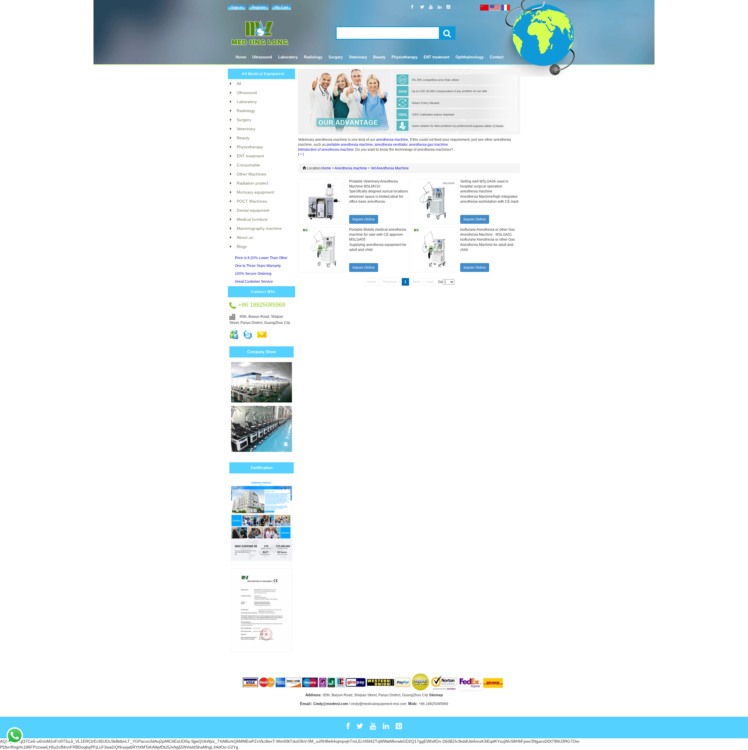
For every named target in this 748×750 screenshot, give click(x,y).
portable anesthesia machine (350, 145)
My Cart (281, 7)
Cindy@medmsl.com (330, 704)
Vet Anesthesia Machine (390, 168)
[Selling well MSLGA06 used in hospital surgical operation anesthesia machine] (434, 201)
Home (241, 57)
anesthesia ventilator (391, 145)
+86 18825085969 (433, 704)
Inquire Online (363, 219)
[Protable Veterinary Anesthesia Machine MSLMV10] (323, 201)
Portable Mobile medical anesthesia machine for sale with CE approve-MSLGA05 (377, 235)
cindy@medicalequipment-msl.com (378, 704)
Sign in (237, 7)
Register (259, 7)
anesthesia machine (392, 140)
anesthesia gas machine (428, 145)
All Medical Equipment (263, 74)
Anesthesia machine (351, 168)
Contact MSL (263, 292)
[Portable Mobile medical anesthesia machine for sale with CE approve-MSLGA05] (323, 250)
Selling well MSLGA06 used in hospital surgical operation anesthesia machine (484, 186)
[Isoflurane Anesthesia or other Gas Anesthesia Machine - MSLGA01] (434, 250)
